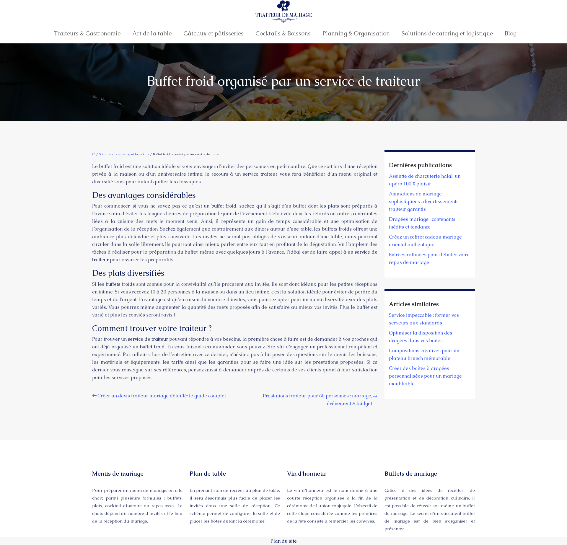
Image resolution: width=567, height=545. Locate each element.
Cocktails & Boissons (283, 33)
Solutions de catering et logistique (447, 33)
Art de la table (152, 33)
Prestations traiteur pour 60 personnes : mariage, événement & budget (317, 400)
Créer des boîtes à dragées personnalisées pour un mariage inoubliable (425, 376)
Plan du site (284, 541)
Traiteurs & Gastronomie (87, 33)
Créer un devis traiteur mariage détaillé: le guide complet (161, 396)
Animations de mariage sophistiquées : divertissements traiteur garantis (424, 201)
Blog (511, 33)
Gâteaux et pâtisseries (213, 33)
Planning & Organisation (356, 33)
